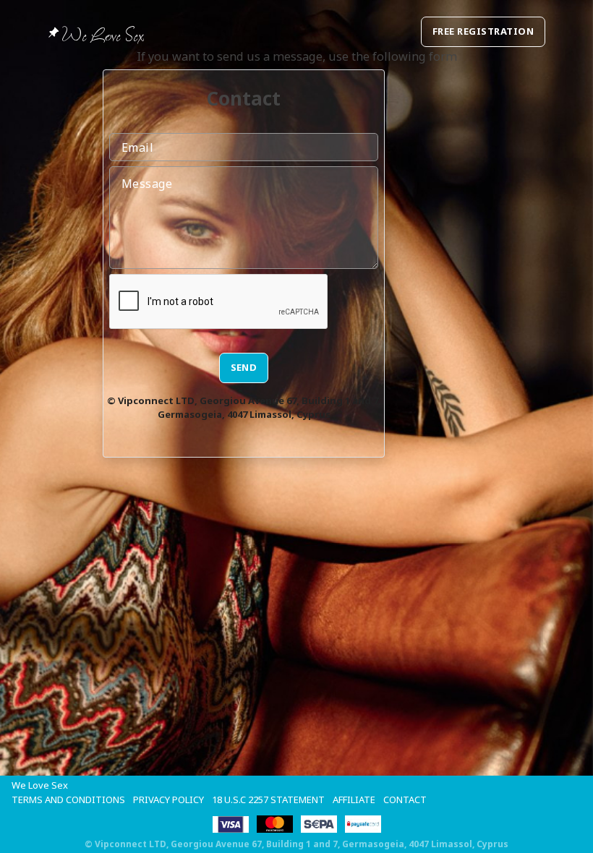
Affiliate (354, 799)
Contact (405, 799)
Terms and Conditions (68, 799)
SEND (244, 367)
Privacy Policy (168, 799)
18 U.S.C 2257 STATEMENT (268, 799)
